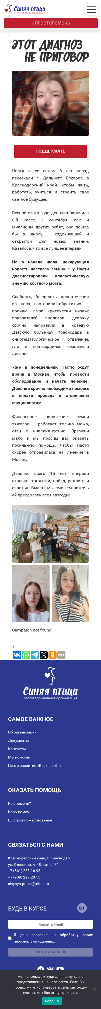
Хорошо (52, 1001)
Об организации (22, 732)
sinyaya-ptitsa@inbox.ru (28, 883)
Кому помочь (20, 812)
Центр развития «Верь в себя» (34, 765)
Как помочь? (19, 803)
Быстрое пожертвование (30, 820)
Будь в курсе (27, 908)
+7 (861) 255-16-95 (24, 871)
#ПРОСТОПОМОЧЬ (51, 23)
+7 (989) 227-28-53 (24, 877)
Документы (18, 740)
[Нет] (94, 989)
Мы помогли (19, 757)
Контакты (17, 749)
